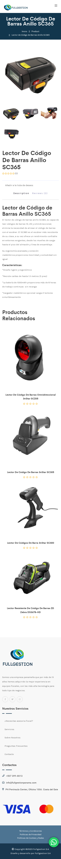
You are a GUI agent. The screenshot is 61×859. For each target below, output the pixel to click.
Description (21, 193)
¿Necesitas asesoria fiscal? (19, 721)
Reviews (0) (40, 193)
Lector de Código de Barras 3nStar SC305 (30, 472)
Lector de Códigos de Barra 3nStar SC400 (30, 542)
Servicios (9, 729)
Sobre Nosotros (12, 737)
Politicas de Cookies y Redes (30, 838)
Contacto (9, 754)
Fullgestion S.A (43, 853)
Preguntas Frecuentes (16, 746)
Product (35, 31)
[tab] (11, 113)
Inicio (24, 31)
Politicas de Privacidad (30, 834)
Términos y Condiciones (30, 831)
